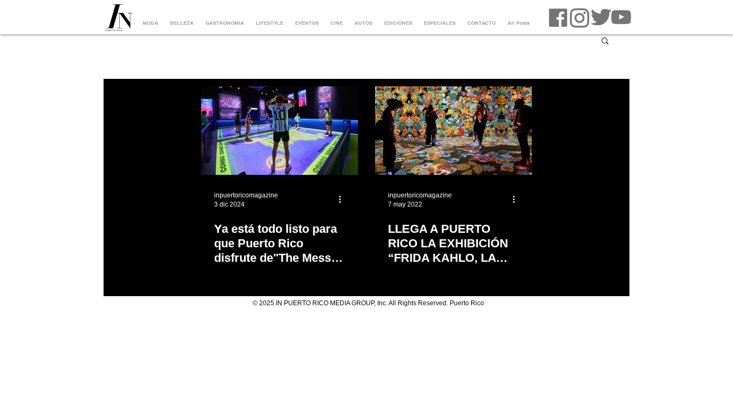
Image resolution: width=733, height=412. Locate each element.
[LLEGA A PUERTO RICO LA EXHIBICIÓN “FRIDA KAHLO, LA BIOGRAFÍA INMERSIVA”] (453, 130)
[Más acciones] (343, 199)
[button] (605, 41)
